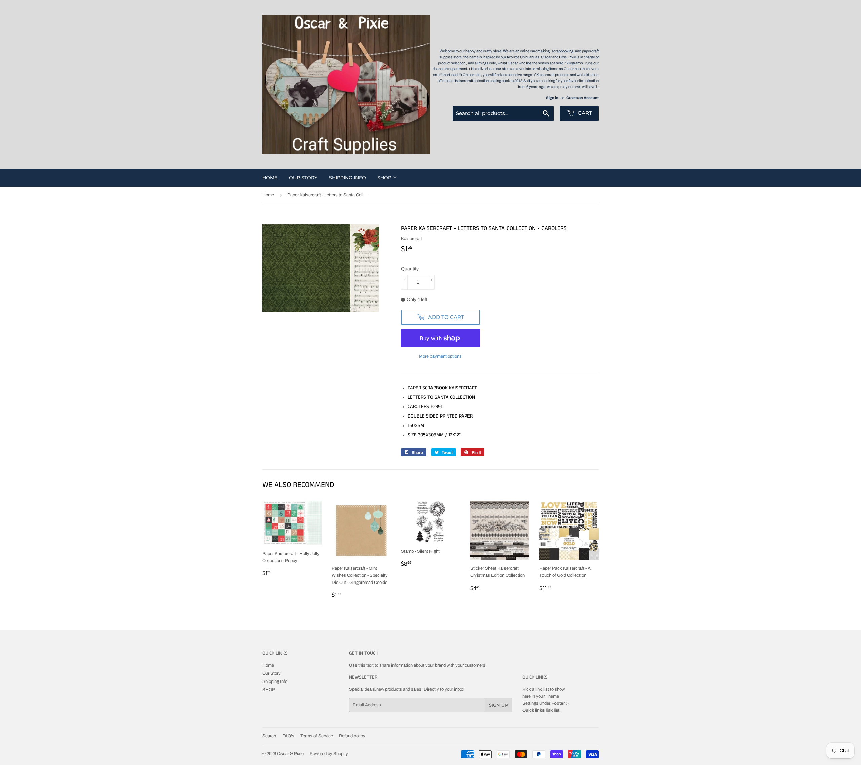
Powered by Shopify (329, 753)
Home (269, 178)
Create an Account (582, 98)
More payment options (440, 356)
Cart (584, 113)
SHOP (385, 178)
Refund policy (352, 736)
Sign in (552, 98)
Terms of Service (316, 736)
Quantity (410, 268)
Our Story (303, 178)
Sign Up (498, 705)
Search (269, 736)
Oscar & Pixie (290, 753)
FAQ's (288, 736)
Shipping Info (347, 178)
